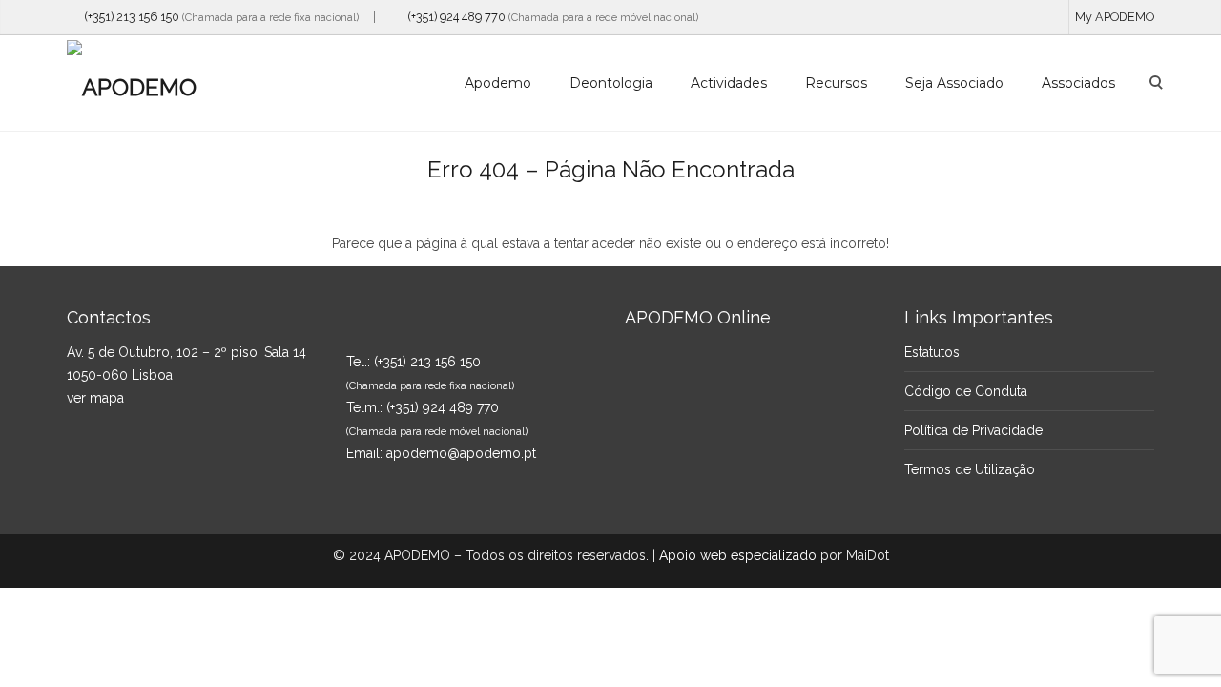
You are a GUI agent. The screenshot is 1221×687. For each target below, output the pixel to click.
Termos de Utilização (969, 469)
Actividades (729, 83)
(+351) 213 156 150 (127, 17)
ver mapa (95, 398)
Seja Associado (954, 83)
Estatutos (932, 352)
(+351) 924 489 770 (453, 17)
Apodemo (498, 83)
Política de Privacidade (973, 430)
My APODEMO (1114, 17)
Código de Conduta (965, 391)
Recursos (836, 83)
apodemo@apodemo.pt (461, 453)
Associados (1078, 83)
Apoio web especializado (738, 555)
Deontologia (610, 83)
